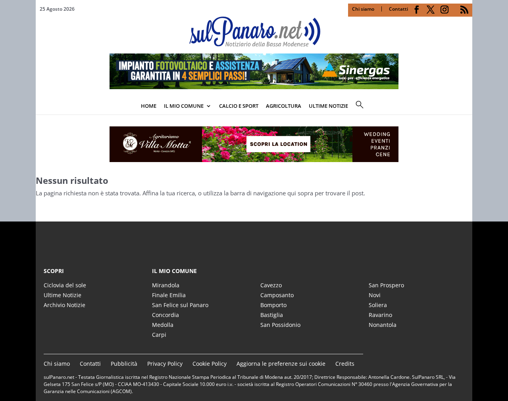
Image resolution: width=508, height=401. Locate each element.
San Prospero (386, 285)
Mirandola (165, 285)
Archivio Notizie (64, 305)
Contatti (398, 8)
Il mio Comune (184, 105)
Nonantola (382, 324)
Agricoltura (283, 105)
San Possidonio (280, 324)
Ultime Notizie (62, 295)
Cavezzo (271, 285)
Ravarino (380, 315)
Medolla (162, 324)
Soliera (378, 305)
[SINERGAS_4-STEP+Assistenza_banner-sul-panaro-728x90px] (254, 87)
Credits (344, 363)
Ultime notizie (328, 105)
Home (148, 105)
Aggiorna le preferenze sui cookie (281, 363)
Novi (375, 295)
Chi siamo (363, 8)
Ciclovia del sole (65, 285)
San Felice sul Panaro (180, 305)
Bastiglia (271, 315)
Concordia (165, 315)
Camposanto (277, 295)
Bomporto (273, 305)
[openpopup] (466, 107)
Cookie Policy (209, 363)
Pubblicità (124, 363)
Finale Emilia (169, 295)
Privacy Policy (165, 363)
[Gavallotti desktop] (254, 144)
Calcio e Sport (238, 105)
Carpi (159, 334)
